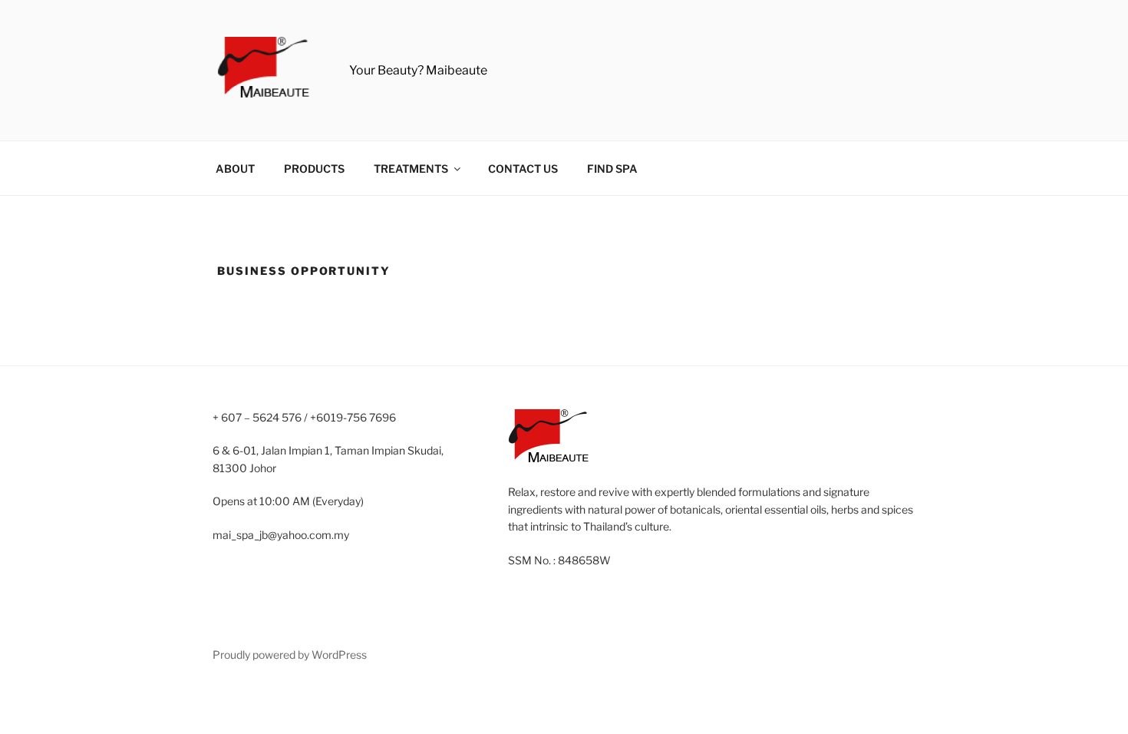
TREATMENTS (411, 168)
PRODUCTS (314, 168)
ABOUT (235, 168)
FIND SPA (612, 168)
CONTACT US (523, 168)
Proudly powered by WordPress (290, 654)
